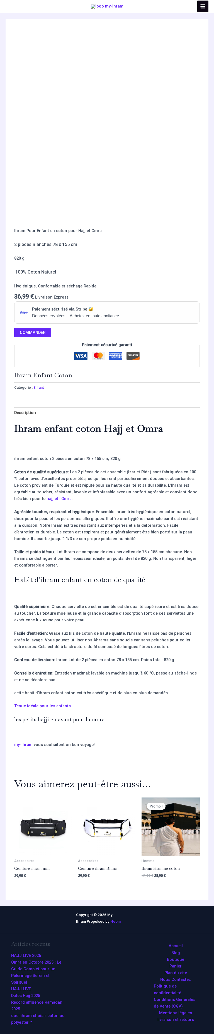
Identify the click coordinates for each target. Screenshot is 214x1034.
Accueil (176, 945)
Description (25, 412)
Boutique (175, 959)
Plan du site (175, 972)
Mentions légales (175, 1012)
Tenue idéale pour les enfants (42, 705)
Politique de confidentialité (167, 989)
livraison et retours (175, 1019)
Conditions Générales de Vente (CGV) (174, 1003)
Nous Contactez (175, 979)
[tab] (25, 412)
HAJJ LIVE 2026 (26, 955)
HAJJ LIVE (21, 988)
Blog (175, 952)
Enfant (38, 387)
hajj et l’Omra (59, 498)
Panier (175, 966)
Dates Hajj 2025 (25, 995)
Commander (32, 332)
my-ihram (23, 744)
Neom (115, 921)
